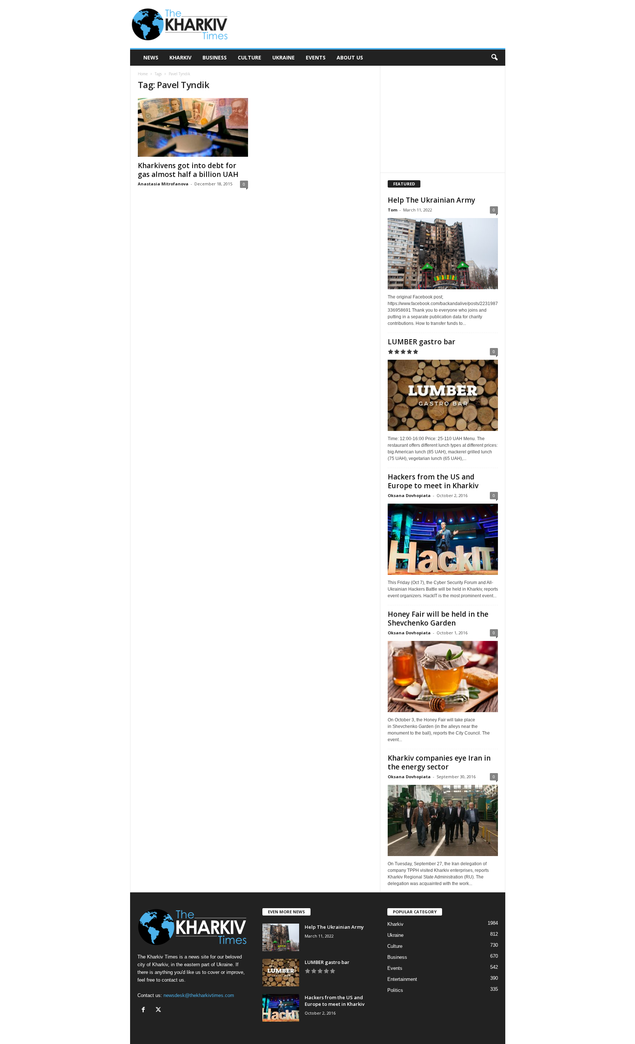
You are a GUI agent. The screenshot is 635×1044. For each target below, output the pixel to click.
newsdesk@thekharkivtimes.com (199, 995)
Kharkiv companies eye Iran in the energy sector (439, 762)
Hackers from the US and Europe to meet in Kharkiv (433, 481)
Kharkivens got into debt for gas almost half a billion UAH (188, 170)
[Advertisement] (371, 24)
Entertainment (402, 979)
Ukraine (283, 57)
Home (143, 73)
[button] (494, 58)
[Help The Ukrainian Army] (443, 253)
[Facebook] (145, 1010)
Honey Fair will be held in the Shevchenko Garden (438, 618)
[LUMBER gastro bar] (443, 395)
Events (316, 57)
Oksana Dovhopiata (409, 495)
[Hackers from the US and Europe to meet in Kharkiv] (443, 539)
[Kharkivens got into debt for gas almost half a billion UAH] (193, 127)
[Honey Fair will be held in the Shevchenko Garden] (443, 676)
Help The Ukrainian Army (431, 200)
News (150, 57)
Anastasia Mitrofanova (163, 183)
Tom (392, 210)
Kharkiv (180, 57)
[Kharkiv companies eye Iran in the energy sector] (443, 820)
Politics (395, 990)
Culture (249, 57)
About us (350, 57)
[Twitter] (159, 1010)
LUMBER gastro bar (421, 342)
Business (214, 57)
